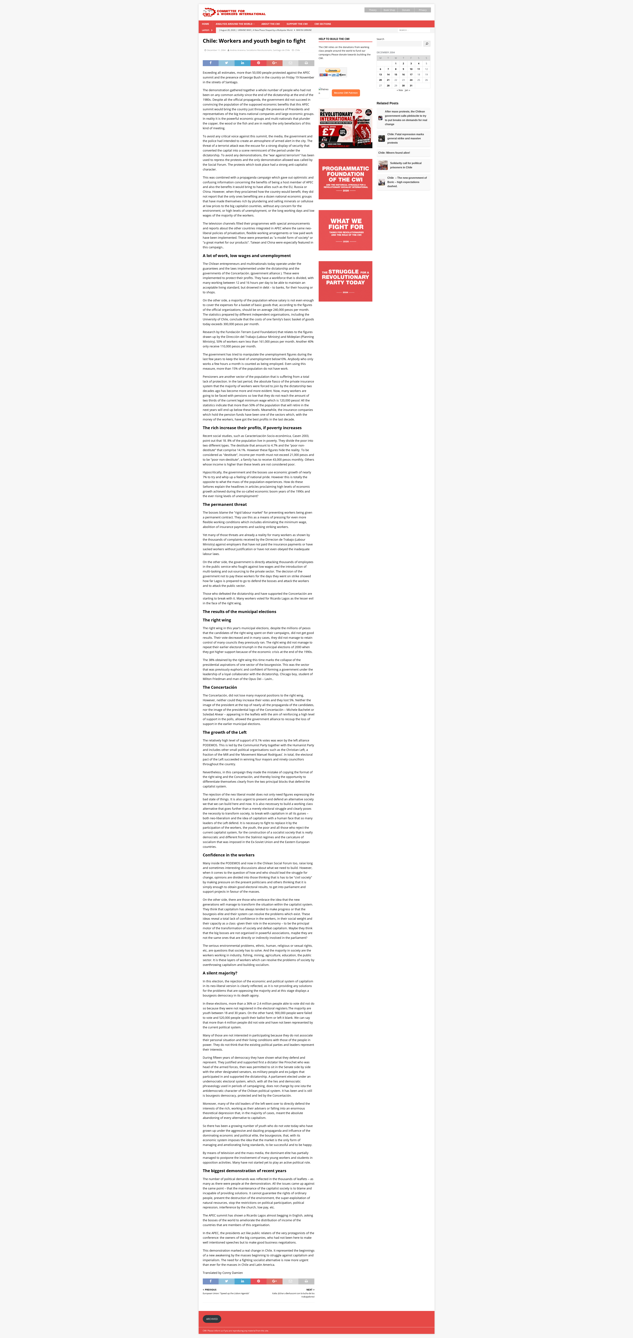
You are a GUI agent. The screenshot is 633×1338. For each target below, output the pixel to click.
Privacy (423, 10)
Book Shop (389, 10)
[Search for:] (413, 29)
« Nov (400, 90)
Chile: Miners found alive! (394, 152)
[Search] (426, 43)
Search (380, 39)
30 (403, 85)
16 (403, 74)
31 (411, 85)
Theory (373, 10)
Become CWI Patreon (346, 92)
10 (411, 69)
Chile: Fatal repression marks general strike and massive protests (405, 138)
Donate (406, 10)
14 (388, 74)
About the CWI (270, 23)
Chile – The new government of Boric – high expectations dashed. (407, 182)
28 (388, 85)
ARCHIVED (212, 1319)
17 (411, 74)
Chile (297, 50)
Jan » (407, 90)
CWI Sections (323, 23)
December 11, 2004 (216, 50)
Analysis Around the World (234, 23)
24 (411, 79)
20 (380, 79)
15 (395, 74)
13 (380, 74)
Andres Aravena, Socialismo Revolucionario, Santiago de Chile (260, 50)
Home (205, 23)
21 (388, 79)
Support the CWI (297, 23)
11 (418, 69)
